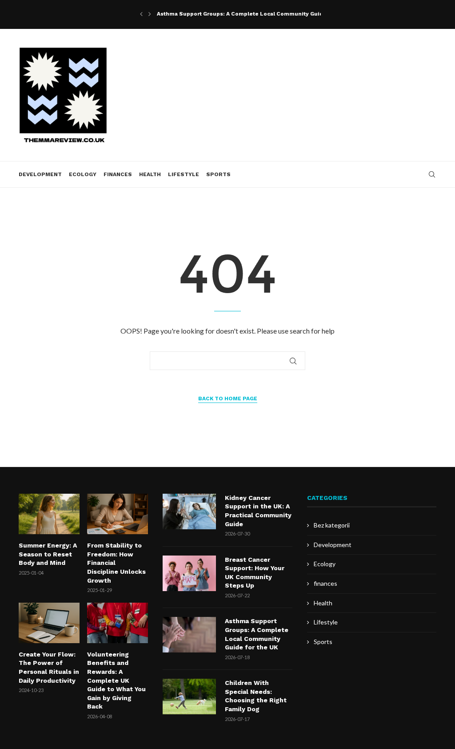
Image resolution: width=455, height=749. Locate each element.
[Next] (149, 14)
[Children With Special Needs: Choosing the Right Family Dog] (189, 696)
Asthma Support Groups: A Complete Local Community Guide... (244, 14)
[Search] (431, 174)
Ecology (82, 174)
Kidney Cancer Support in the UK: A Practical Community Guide (258, 511)
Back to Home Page (227, 398)
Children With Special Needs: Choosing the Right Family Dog (256, 696)
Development (40, 174)
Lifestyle (183, 174)
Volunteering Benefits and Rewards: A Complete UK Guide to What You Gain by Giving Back (116, 680)
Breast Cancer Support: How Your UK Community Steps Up (254, 572)
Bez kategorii (332, 525)
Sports (218, 174)
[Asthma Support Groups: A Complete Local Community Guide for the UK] (189, 634)
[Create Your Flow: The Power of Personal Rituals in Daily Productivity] (49, 623)
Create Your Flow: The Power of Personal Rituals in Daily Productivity (49, 667)
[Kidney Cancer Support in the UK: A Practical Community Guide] (189, 511)
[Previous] (141, 14)
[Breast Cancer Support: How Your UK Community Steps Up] (189, 573)
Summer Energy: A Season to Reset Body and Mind (48, 554)
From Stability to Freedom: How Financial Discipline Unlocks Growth (116, 563)
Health (150, 174)
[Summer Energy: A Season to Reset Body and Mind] (49, 514)
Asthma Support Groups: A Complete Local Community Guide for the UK (256, 634)
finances (118, 174)
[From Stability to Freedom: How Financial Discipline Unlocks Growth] (117, 514)
